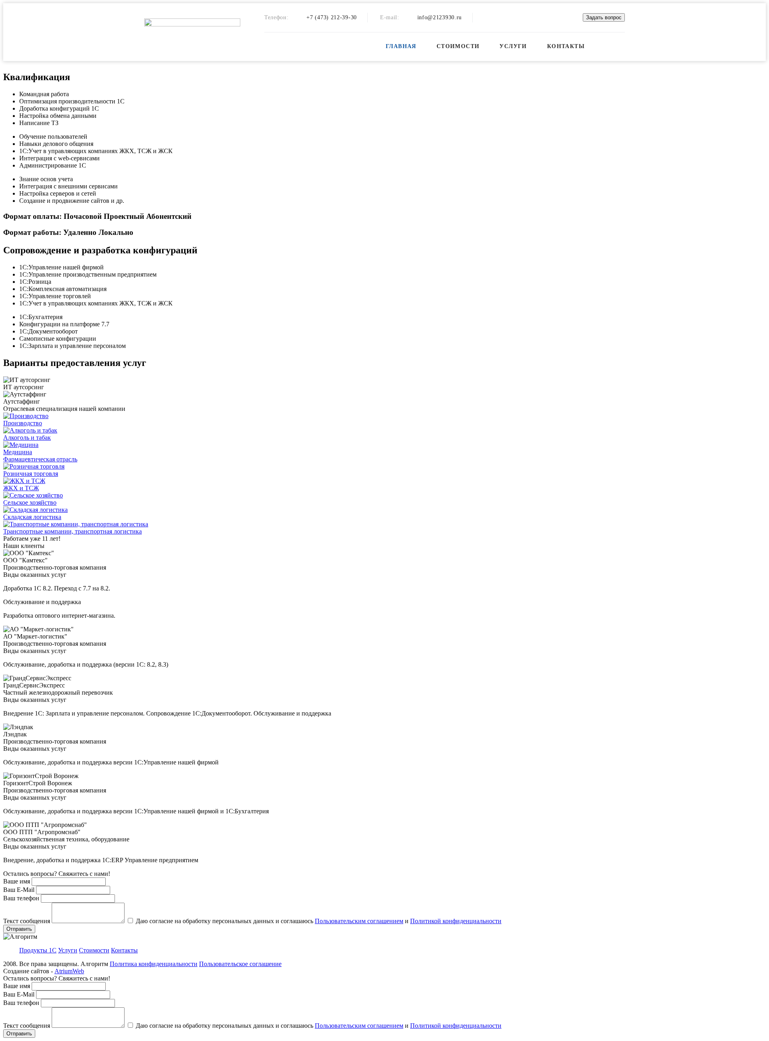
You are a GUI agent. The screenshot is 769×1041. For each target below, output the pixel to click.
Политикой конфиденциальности (455, 921)
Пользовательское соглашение (240, 963)
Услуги (513, 46)
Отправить (19, 929)
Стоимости (458, 46)
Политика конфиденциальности (153, 963)
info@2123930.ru (439, 17)
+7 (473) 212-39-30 (331, 17)
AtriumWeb (69, 971)
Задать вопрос (604, 17)
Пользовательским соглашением (359, 921)
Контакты (566, 46)
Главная (401, 46)
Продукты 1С (37, 950)
